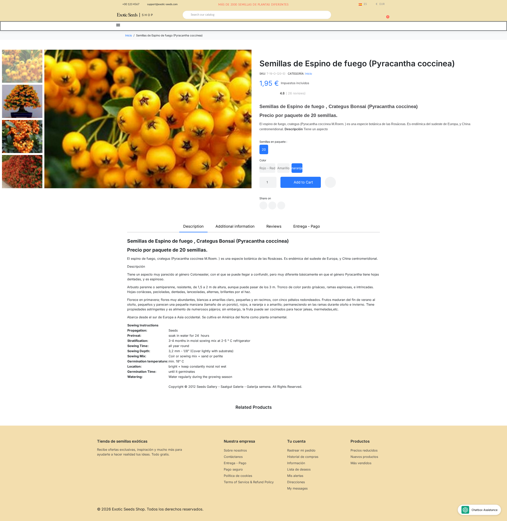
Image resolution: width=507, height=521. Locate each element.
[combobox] (257, 15)
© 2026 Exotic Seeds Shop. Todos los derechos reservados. (150, 509)
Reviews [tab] (273, 226)
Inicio (308, 73)
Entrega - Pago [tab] (306, 226)
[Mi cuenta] (372, 15)
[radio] (263, 149)
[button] (386, 15)
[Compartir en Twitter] (272, 205)
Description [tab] (193, 226)
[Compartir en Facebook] (263, 205)
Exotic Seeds (127, 14)
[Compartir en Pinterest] (281, 205)
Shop (148, 15)
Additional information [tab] (234, 226)
